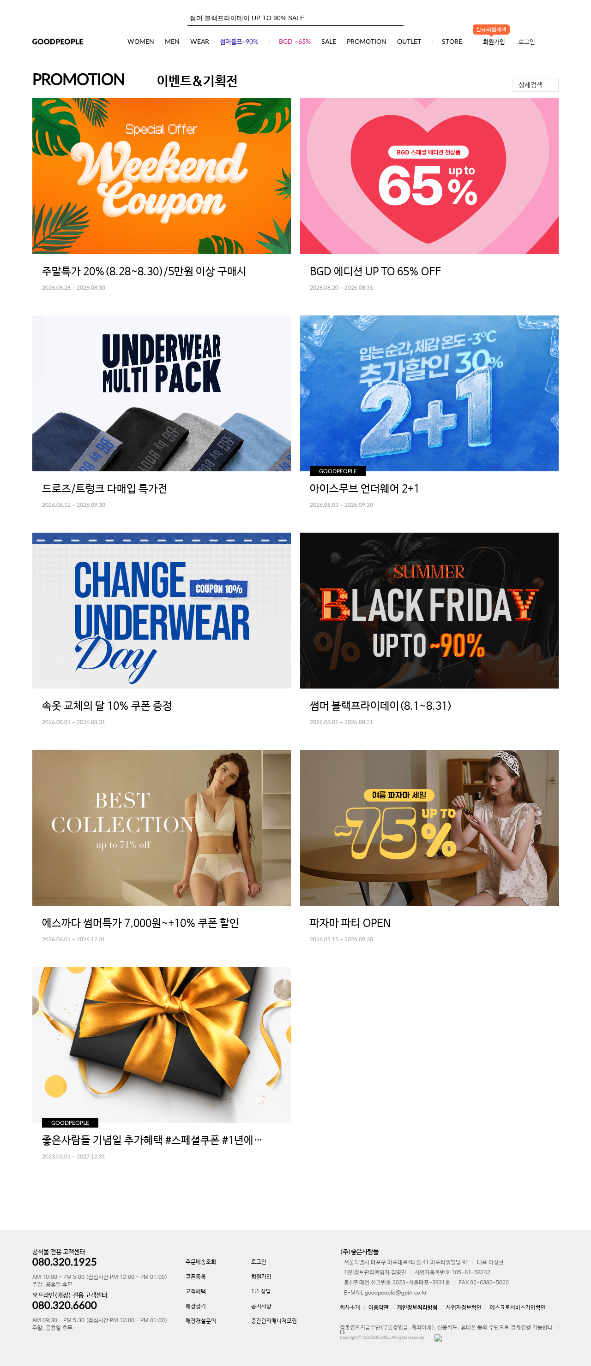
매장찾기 (196, 1306)
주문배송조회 (201, 1262)
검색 (396, 16)
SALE (328, 42)
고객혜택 (196, 1292)
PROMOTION (366, 42)
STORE (452, 42)
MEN (172, 42)
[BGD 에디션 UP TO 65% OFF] (429, 176)
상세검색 (531, 85)
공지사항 (261, 1306)
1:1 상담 (261, 1292)
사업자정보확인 (464, 1308)
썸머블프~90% (239, 42)
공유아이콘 (276, 270)
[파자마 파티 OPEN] (429, 828)
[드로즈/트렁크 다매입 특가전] (161, 393)
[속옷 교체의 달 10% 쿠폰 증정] (161, 611)
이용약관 (378, 1308)
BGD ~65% (295, 42)
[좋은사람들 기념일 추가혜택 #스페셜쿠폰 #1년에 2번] (161, 1045)
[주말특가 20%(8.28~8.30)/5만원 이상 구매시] (161, 176)
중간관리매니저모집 (274, 1321)
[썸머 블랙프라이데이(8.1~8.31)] (429, 611)
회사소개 (350, 1308)
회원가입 (261, 1277)
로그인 (527, 42)
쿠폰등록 (196, 1277)
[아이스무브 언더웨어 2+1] (429, 393)
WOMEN (140, 42)
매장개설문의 (201, 1321)
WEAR (199, 42)
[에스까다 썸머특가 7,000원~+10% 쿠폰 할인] (161, 828)
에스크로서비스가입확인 (518, 1308)
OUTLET (409, 42)
